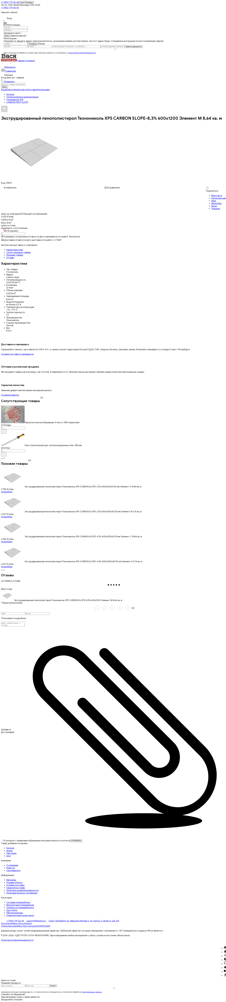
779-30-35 (10, 2)
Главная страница (26, 60)
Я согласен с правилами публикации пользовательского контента (37, 840)
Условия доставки (15, 885)
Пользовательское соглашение (21, 893)
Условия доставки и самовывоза (17, 354)
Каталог (10, 848)
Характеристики (14, 250)
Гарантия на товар (15, 888)
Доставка (32, 89)
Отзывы (10, 257)
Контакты (22, 89)
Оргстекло (11, 910)
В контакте (6, 923)
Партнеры (12, 89)
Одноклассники (9, 926)
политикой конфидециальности (82, 53)
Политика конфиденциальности (22, 890)
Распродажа (43, 89)
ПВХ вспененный (14, 913)
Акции (4, 89)
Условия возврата (10, 395)
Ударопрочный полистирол (20, 915)
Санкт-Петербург (26, 2)
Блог (8, 856)
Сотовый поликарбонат (18, 902)
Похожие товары (14, 255)
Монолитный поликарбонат (20, 905)
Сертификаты (13, 870)
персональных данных (92, 992)
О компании (12, 865)
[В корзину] (3, 431)
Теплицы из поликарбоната (20, 907)
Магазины (11, 880)
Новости (10, 868)
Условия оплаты (14, 882)
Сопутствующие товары (18, 252)
